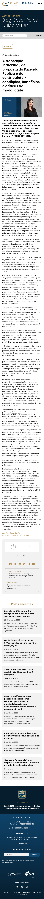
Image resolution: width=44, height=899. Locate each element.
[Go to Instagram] (27, 887)
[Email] (33, 564)
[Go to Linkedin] (17, 887)
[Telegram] (29, 564)
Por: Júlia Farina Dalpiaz (11, 533)
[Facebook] (10, 564)
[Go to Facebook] (22, 887)
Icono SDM (23, 894)
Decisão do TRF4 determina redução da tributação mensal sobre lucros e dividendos (19, 614)
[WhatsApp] (24, 564)
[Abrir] (40, 4)
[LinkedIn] (19, 564)
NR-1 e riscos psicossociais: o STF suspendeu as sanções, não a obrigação (20, 643)
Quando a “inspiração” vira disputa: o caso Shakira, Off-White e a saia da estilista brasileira (21, 762)
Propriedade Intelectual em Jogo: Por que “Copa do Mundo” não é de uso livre (21, 736)
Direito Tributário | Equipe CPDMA (15, 535)
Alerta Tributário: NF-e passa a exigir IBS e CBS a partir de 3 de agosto (18, 672)
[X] (15, 564)
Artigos (7, 46)
